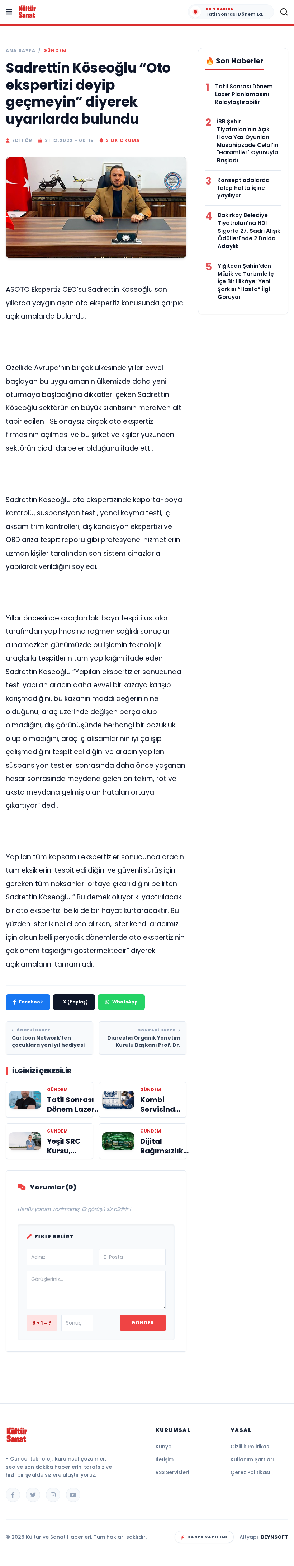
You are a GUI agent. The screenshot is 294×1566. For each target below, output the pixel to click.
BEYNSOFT (274, 1537)
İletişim (165, 1459)
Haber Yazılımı (207, 1537)
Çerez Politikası (250, 1472)
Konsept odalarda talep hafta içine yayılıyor (243, 188)
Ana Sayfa (20, 51)
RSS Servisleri (172, 1472)
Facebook (31, 1002)
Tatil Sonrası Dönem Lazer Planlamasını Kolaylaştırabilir (244, 94)
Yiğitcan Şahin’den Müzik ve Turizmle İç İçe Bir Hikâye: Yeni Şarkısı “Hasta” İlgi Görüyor (246, 281)
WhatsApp (125, 1002)
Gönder (143, 1323)
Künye (163, 1446)
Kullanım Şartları (252, 1459)
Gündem (55, 51)
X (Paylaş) (75, 1002)
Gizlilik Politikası (251, 1446)
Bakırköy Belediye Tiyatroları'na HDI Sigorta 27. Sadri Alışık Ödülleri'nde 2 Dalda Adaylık (249, 230)
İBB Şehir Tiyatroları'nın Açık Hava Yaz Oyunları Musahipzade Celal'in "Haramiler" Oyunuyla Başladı (247, 141)
